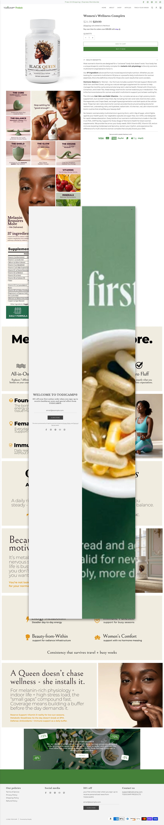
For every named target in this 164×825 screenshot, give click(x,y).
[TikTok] (64, 430)
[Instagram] (51, 430)
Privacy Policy (67, 423)
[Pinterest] (55, 430)
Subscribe (55, 417)
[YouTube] (60, 430)
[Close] (132, 209)
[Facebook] (46, 430)
